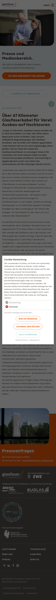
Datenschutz (21, 340)
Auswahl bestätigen (28, 326)
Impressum (34, 340)
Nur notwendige (28, 319)
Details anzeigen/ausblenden (18, 312)
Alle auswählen (28, 334)
